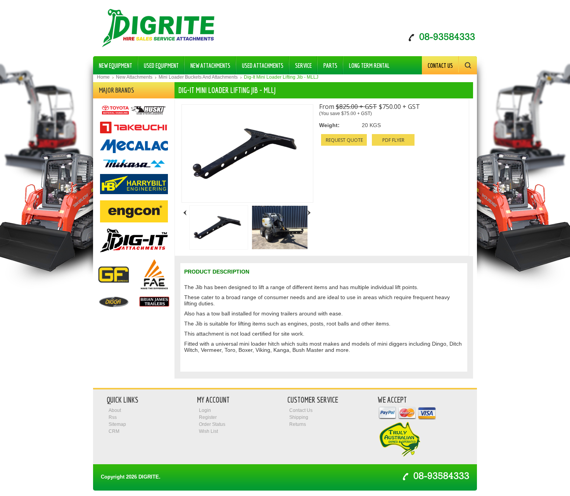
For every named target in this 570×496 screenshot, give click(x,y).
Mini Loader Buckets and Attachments (198, 77)
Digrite (148, 477)
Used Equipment (158, 64)
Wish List (208, 431)
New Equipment (112, 64)
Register (208, 417)
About (115, 410)
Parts (327, 64)
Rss (113, 417)
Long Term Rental (369, 65)
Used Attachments (259, 64)
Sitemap (117, 424)
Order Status (212, 424)
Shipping (298, 417)
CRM (114, 431)
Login (205, 410)
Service (303, 65)
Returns (297, 424)
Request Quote (344, 140)
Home (103, 77)
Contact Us (440, 65)
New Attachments (207, 64)
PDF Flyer (393, 140)
